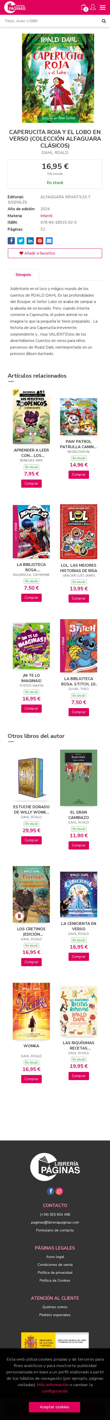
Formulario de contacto (55, 1230)
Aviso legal (55, 1256)
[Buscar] (104, 21)
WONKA (31, 1046)
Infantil (46, 215)
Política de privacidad (55, 1272)
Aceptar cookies (54, 1407)
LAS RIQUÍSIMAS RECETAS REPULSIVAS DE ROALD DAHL (78, 1045)
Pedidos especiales (55, 1314)
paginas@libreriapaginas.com (55, 1222)
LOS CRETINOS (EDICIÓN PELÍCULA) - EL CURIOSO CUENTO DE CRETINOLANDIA (31, 931)
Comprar (31, 483)
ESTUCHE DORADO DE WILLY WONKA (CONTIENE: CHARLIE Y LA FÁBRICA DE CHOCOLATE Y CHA (31, 809)
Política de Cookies (55, 1280)
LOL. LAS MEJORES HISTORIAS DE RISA (78, 568)
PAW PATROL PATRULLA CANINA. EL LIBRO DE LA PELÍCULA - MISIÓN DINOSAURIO (78, 444)
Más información (53, 1385)
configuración (55, 1391)
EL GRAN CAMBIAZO (78, 815)
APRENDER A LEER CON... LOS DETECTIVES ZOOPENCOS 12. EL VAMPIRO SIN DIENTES (31, 453)
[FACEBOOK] (50, 1191)
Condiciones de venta (55, 1264)
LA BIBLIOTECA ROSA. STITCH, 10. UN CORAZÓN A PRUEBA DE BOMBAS (78, 681)
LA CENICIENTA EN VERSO (78, 926)
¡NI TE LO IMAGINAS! (31, 678)
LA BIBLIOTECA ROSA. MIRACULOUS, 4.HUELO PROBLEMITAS (31, 567)
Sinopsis (23, 274)
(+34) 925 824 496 (55, 1214)
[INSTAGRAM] (59, 1191)
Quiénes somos (55, 1307)
